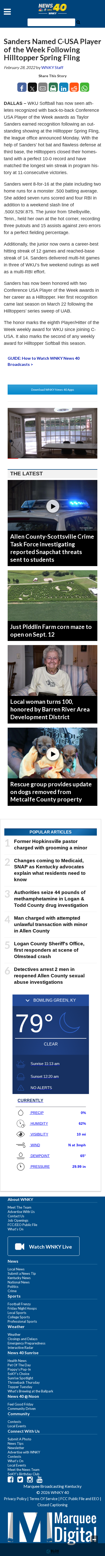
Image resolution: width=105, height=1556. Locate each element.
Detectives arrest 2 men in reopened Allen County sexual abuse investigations (49, 976)
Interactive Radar (20, 1348)
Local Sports (17, 1313)
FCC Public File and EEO (79, 1499)
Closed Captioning (52, 1505)
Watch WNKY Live (50, 1246)
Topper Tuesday (20, 1387)
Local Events (17, 1426)
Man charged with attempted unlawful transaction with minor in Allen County (50, 924)
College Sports (19, 1317)
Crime (12, 1291)
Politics (13, 1286)
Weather (14, 1334)
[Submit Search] (78, 22)
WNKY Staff (52, 67)
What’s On (15, 1229)
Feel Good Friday (20, 1404)
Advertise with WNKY (24, 1452)
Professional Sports (22, 1321)
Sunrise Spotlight (20, 1378)
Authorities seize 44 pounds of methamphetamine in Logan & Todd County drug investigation (51, 899)
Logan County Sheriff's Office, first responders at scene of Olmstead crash (49, 950)
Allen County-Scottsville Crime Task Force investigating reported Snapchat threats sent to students (52, 548)
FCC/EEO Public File (22, 1225)
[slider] (52, 458)
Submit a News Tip (22, 1273)
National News (19, 1282)
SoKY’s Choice (18, 1374)
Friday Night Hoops (22, 1308)
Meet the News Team (24, 1470)
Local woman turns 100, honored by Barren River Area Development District (50, 709)
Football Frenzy (19, 1304)
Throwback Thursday (24, 1382)
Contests (14, 1422)
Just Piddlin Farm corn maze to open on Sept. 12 (51, 630)
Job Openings (18, 1220)
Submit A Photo (19, 1439)
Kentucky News (19, 1278)
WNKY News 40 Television (52, 9)
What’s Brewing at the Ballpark (30, 1391)
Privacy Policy (15, 1499)
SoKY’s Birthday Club (24, 1474)
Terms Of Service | (44, 1499)
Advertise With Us (21, 1212)
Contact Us (16, 1216)
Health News (17, 1361)
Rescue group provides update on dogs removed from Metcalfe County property (51, 791)
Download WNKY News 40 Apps (52, 389)
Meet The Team (19, 1207)
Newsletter (16, 1448)
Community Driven (22, 1409)
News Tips (15, 1443)
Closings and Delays (22, 1339)
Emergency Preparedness (26, 1343)
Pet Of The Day (19, 1365)
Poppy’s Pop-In (19, 1369)
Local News (16, 1269)
